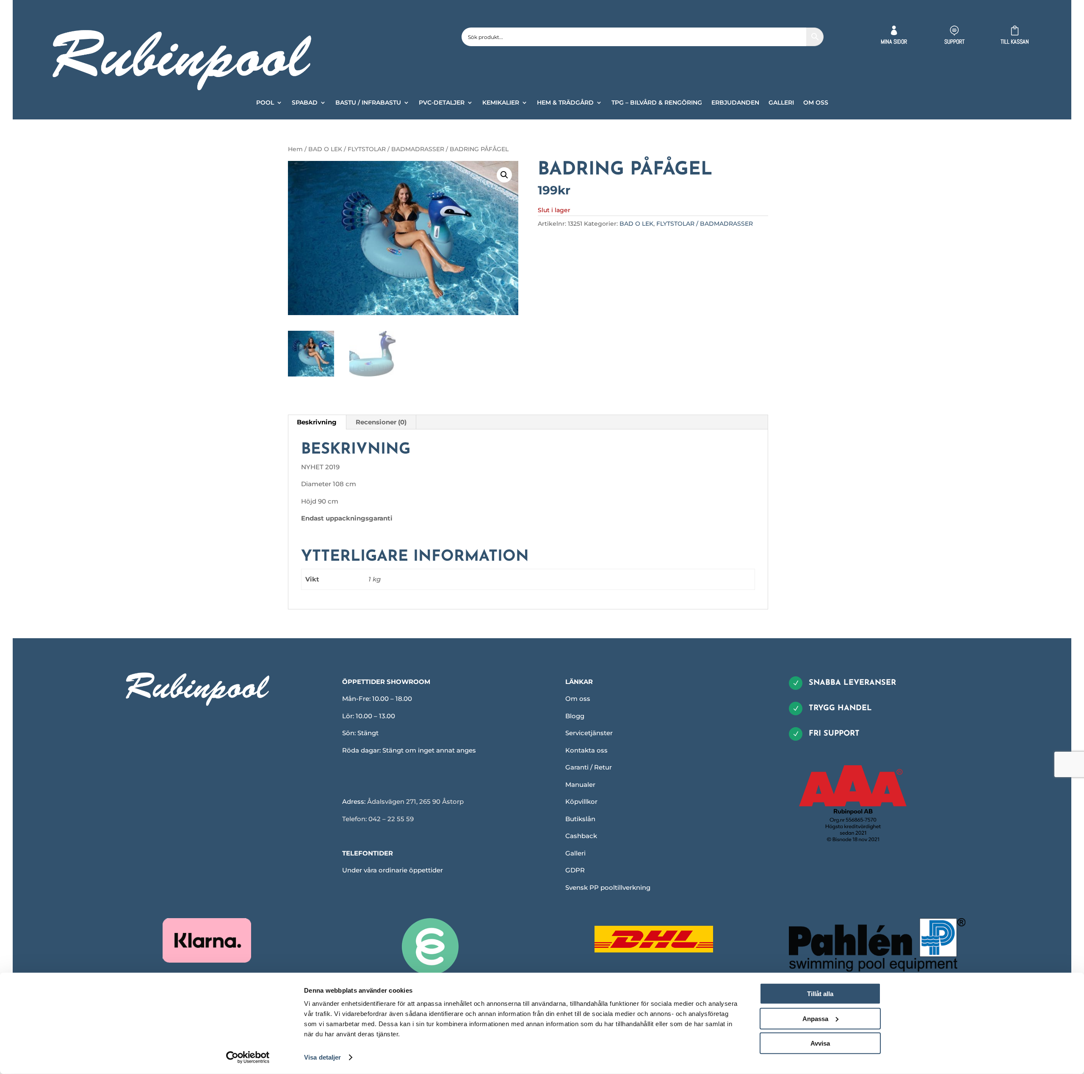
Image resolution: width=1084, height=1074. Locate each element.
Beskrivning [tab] (317, 422)
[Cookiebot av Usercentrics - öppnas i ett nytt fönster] (248, 1057)
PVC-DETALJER (442, 103)
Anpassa (815, 1018)
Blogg (574, 716)
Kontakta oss (586, 750)
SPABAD (305, 103)
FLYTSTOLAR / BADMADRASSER (396, 149)
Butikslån (580, 819)
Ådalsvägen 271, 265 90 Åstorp (415, 801)
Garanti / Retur (588, 767)
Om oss (577, 699)
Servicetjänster (589, 733)
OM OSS (815, 103)
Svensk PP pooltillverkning (607, 887)
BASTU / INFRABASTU (368, 103)
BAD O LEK (325, 149)
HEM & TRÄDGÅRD (565, 103)
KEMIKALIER (500, 103)
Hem (295, 149)
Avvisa (820, 1043)
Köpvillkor (581, 801)
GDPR (575, 870)
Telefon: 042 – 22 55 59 (378, 819)
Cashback (581, 836)
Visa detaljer (322, 1057)
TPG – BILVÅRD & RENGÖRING (656, 103)
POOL (265, 103)
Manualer (580, 785)
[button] (504, 175)
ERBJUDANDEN (735, 103)
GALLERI (781, 103)
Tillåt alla (820, 993)
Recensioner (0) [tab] (381, 422)
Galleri (575, 853)
